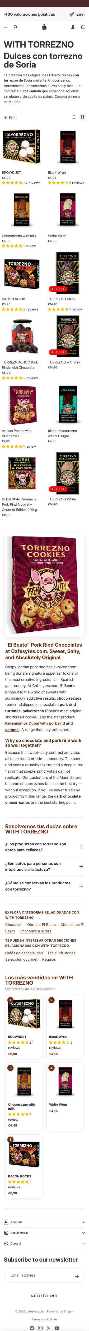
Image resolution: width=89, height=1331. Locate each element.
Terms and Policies (44, 1319)
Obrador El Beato (41, 924)
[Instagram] (40, 1328)
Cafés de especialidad (24, 953)
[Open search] (15, 27)
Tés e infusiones (61, 953)
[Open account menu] (73, 27)
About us (16, 1222)
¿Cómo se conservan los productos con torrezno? (37, 886)
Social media (19, 1232)
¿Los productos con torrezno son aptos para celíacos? (35, 847)
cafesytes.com (36, 1311)
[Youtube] (57, 1328)
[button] (18, 1042)
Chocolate (14, 924)
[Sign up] (77, 1276)
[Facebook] (32, 1328)
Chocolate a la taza (36, 931)
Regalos (49, 959)
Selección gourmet (21, 959)
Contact (15, 1243)
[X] (49, 1328)
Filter (13, 118)
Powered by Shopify (60, 1311)
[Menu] (5, 26)
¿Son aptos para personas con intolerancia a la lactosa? (33, 866)
